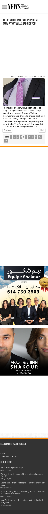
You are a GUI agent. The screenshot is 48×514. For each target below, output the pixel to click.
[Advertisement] (24, 51)
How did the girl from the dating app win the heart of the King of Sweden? (22, 492)
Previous (7, 130)
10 (40, 137)
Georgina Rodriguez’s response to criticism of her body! (22, 484)
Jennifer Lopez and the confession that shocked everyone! (21, 501)
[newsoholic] (15, 6)
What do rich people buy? (11, 467)
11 (6, 141)
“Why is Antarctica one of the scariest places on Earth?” (21, 475)
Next (42, 130)
